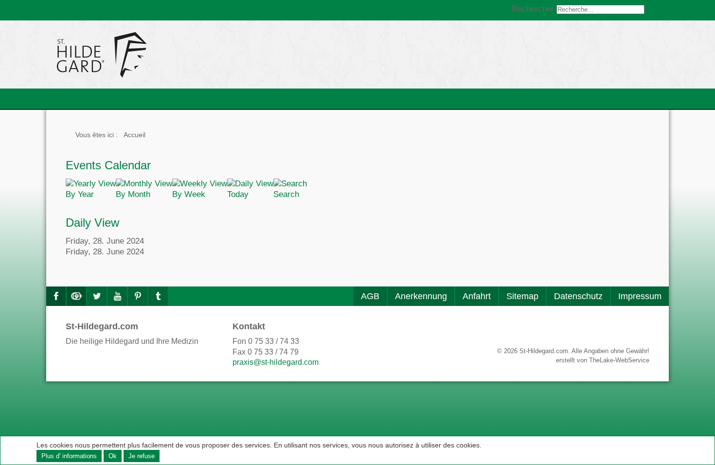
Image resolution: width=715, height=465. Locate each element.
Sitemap (522, 296)
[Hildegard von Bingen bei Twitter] (97, 296)
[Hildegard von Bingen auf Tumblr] (158, 296)
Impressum (639, 296)
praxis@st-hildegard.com (275, 362)
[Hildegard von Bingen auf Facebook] (56, 296)
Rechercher (533, 9)
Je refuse (141, 456)
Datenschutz (578, 296)
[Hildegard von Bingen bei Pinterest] (137, 296)
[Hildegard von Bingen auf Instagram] (76, 296)
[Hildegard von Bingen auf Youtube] (117, 296)
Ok (112, 456)
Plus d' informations (69, 456)
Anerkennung (421, 296)
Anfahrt (477, 296)
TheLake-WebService (619, 360)
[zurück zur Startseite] (189, 54)
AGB (370, 296)
